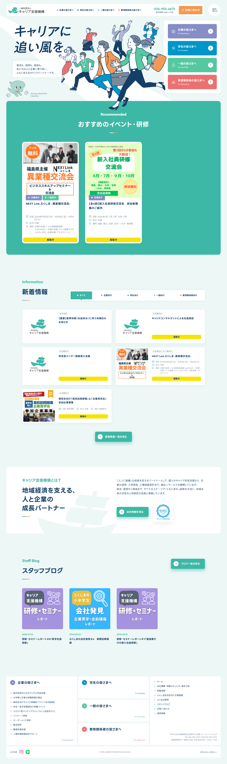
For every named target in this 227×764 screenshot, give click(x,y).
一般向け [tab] (160, 295)
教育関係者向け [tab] (190, 295)
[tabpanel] (113, 364)
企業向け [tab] (108, 295)
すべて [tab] (82, 295)
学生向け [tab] (134, 295)
